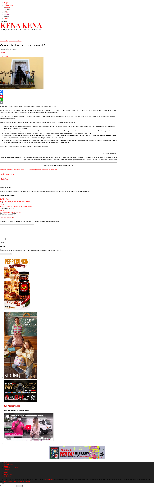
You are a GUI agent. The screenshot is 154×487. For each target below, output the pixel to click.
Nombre (2, 239)
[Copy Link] (58, 102)
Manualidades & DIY (11, 467)
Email (2, 243)
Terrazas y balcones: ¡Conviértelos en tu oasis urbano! (16, 206)
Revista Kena (4, 56)
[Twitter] (58, 94)
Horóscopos (8, 474)
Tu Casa (18, 41)
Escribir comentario (7, 174)
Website (2, 246)
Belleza (6, 2)
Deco (2, 204)
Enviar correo (49, 479)
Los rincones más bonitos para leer (10, 212)
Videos (6, 18)
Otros (2, 210)
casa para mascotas (13, 170)
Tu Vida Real (4, 199)
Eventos (6, 469)
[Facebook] (58, 91)
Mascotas (12, 41)
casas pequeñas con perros (30, 170)
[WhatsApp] (58, 99)
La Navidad (7, 476)
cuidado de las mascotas (48, 170)
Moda (6, 4)
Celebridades (8, 6)
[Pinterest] (58, 96)
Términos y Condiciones (24, 482)
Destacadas (4, 41)
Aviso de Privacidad (10, 482)
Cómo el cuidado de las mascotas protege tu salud (15, 201)
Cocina (6, 466)
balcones (3, 170)
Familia (6, 471)
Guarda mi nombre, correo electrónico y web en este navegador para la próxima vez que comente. (31, 250)
